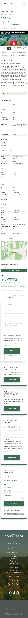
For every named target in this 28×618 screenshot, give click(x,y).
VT (10, 295)
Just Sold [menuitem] (14, 558)
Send (12, 351)
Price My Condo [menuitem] (13, 563)
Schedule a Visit (19, 305)
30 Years (7, 480)
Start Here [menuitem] (14, 547)
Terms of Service (18, 356)
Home (2, 295)
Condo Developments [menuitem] (14, 549)
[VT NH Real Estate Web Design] (14, 613)
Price (5, 484)
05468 (4, 297)
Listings (7, 295)
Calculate (14, 503)
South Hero (21, 295)
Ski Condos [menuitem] (14, 550)
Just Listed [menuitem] (14, 556)
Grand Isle (15, 295)
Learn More (12, 379)
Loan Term (6, 476)
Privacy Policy (6, 345)
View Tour (15, 154)
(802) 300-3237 (14, 570)
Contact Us (9, 304)
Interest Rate (7, 495)
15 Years (14, 480)
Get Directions (14, 270)
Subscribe (12, 457)
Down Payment (7, 490)
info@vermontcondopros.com (14, 576)
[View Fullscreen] (3, 248)
